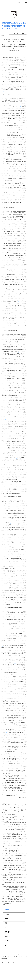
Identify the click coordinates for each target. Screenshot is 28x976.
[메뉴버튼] (26, 2)
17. (3, 898)
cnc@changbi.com (5, 958)
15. (3, 882)
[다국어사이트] (22, 2)
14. (3, 881)
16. (3, 886)
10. (3, 858)
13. (3, 877)
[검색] (19, 2)
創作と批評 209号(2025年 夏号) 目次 (17, 34)
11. (3, 860)
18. (3, 905)
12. (3, 869)
